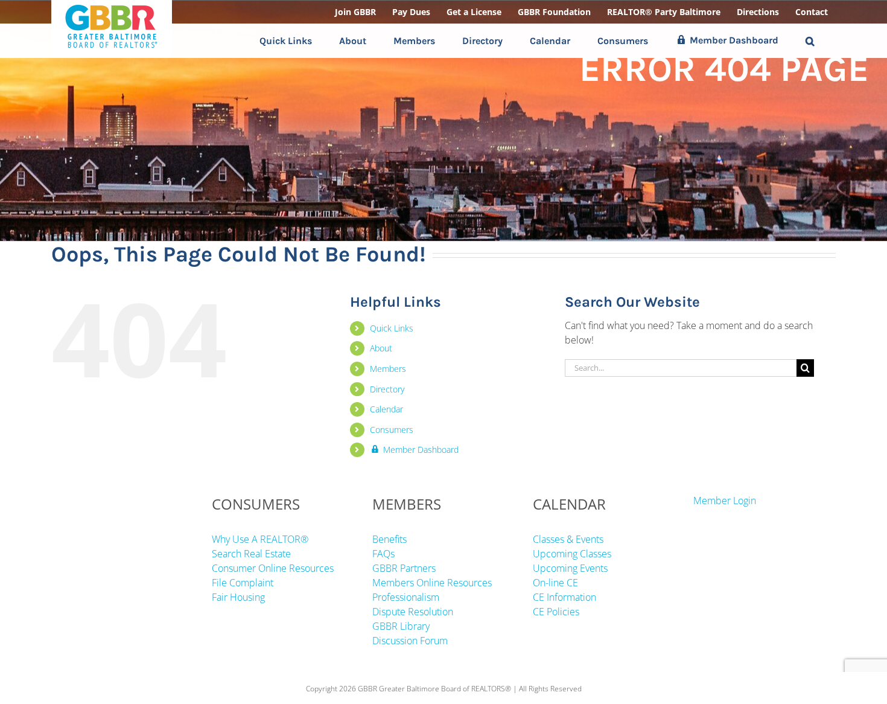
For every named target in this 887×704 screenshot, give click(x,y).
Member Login (724, 500)
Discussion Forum (410, 640)
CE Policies (556, 611)
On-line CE (555, 582)
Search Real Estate (251, 553)
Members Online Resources (432, 582)
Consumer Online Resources (273, 568)
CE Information (564, 597)
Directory (387, 389)
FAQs (383, 553)
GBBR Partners (404, 568)
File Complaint (242, 582)
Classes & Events (568, 539)
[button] (810, 41)
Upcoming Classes (572, 553)
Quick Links (391, 328)
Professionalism (405, 597)
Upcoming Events (570, 568)
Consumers (391, 429)
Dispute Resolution (412, 611)
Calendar (386, 409)
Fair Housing (238, 597)
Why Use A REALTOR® (260, 539)
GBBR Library (401, 626)
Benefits (389, 539)
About (381, 348)
